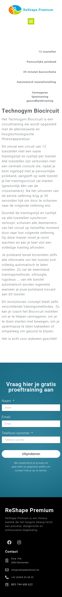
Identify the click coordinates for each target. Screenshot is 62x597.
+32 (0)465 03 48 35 (22, 577)
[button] (31, 21)
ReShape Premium (38, 10)
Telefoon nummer (16, 433)
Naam (7, 401)
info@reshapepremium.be (25, 570)
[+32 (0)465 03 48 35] (7, 577)
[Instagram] (19, 542)
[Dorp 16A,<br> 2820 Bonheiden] (7, 560)
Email (6, 417)
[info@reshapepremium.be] (7, 570)
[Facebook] (9, 542)
